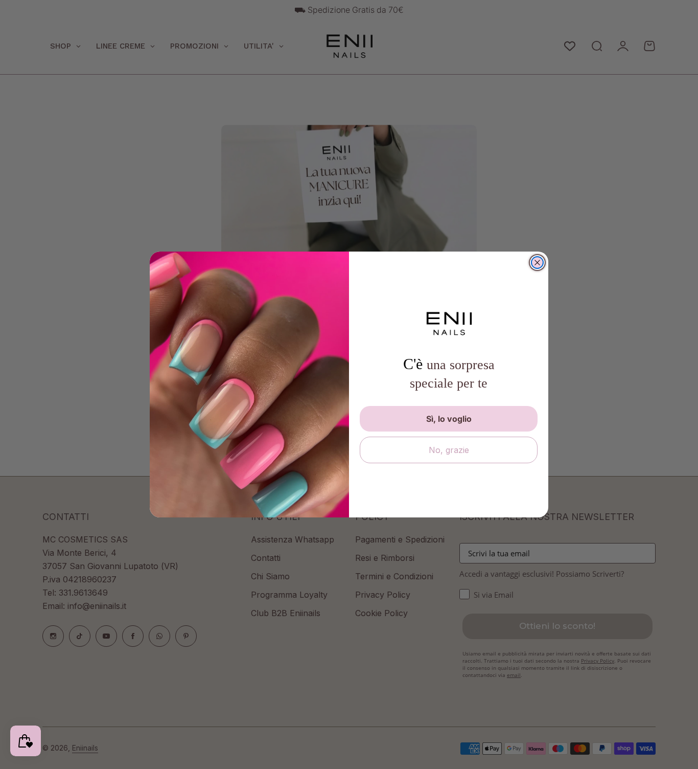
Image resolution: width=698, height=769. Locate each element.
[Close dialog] (537, 262)
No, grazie (449, 450)
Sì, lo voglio (449, 419)
